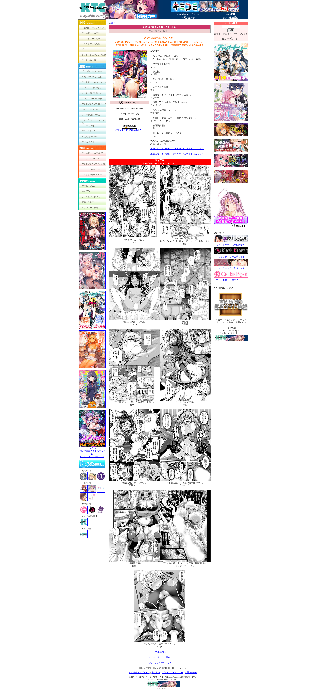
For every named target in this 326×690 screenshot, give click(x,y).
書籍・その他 (88, 202)
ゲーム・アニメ (89, 186)
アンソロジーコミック (92, 98)
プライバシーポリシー (172, 672)
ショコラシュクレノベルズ (94, 55)
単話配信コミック (90, 136)
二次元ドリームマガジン (93, 153)
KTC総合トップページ (188, 14)
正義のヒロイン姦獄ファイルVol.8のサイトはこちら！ (177, 148)
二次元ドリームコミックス (94, 82)
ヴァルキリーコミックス (93, 71)
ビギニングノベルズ (91, 44)
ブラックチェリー (90, 131)
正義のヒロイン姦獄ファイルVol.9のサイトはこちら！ (177, 153)
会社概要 (230, 14)
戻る (113, 23)
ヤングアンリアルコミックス (94, 105)
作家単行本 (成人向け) (92, 77)
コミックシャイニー (91, 169)
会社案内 (156, 672)
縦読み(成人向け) (89, 142)
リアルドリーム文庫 (91, 38)
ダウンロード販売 (90, 207)
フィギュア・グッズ (91, 197)
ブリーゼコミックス (91, 115)
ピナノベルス (88, 49)
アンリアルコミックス (92, 87)
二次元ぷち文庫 (89, 60)
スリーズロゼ (88, 126)
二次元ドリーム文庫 (91, 33)
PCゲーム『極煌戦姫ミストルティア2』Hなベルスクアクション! (92, 452)
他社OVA (86, 191)
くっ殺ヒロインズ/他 (91, 93)
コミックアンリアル (91, 158)
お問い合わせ (188, 17)
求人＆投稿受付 (230, 17)
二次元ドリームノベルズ (93, 27)
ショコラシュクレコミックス (94, 121)
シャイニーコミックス (92, 109)
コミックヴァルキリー (92, 175)
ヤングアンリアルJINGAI (93, 164)
